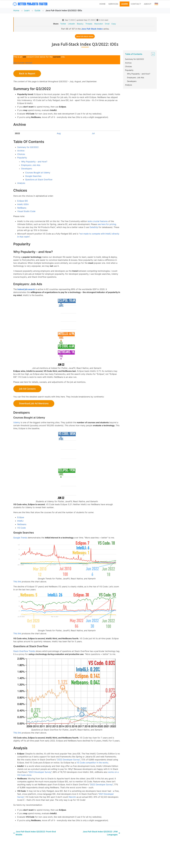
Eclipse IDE (22, 201)
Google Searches (33, 176)
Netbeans (21, 524)
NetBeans (21, 208)
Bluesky (80, 24)
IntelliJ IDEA (23, 204)
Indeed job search (26, 289)
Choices (21, 154)
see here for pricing (107, 224)
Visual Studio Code (26, 211)
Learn (27, 10)
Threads (88, 24)
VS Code (21, 528)
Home (16, 10)
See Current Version (22, 63)
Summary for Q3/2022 (28, 147)
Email (107, 24)
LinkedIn (71, 24)
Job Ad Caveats (27, 388)
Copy (113, 24)
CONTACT (136, 4)
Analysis (21, 183)
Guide (37, 10)
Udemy (16, 422)
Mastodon (98, 24)
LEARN (124, 4)
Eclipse (20, 517)
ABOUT (147, 4)
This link (17, 581)
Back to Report (27, 73)
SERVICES (113, 4)
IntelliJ (20, 521)
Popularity (22, 157)
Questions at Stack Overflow (38, 179)
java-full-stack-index (84, 36)
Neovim (72, 797)
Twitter (63, 24)
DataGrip (94, 227)
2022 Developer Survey (68, 759)
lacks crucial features (98, 221)
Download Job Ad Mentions (33, 403)
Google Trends (20, 537)
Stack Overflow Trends (24, 651)
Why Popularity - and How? (34, 161)
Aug (59, 133)
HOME (102, 4)
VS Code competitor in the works (92, 762)
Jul (93, 133)
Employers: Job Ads (30, 165)
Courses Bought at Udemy (37, 172)
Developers (26, 168)
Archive (20, 150)
